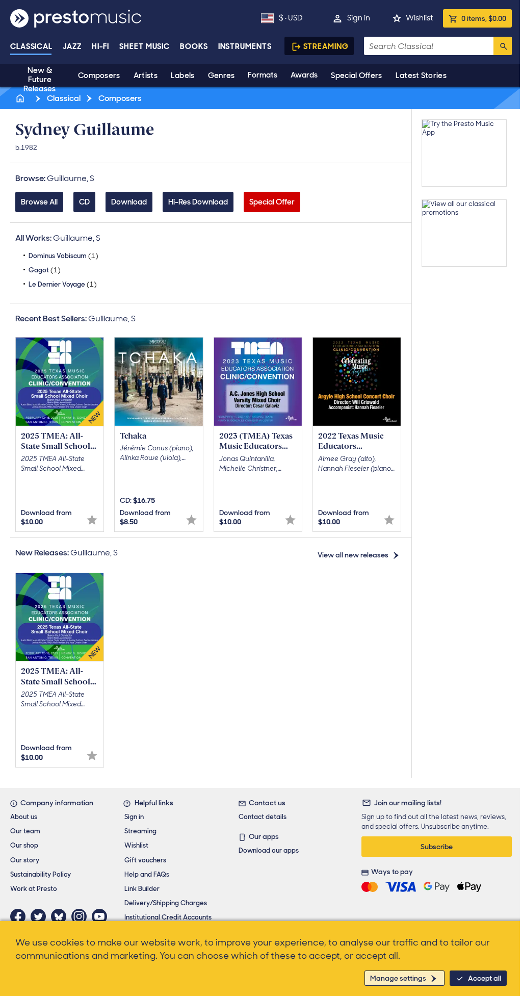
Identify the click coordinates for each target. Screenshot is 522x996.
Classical (31, 46)
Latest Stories (421, 75)
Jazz (72, 46)
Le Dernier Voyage (63, 284)
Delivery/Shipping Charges (165, 903)
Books (194, 46)
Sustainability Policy (40, 874)
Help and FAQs (146, 874)
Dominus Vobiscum (63, 255)
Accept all (484, 978)
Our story (24, 860)
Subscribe (437, 846)
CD (84, 202)
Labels (183, 75)
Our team (25, 831)
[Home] (21, 98)
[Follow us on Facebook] (20, 916)
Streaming (326, 46)
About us (23, 816)
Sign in (358, 18)
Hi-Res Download (198, 202)
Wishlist (419, 18)
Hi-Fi (101, 46)
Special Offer (272, 202)
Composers (99, 75)
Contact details (262, 816)
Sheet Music (144, 46)
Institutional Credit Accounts (168, 917)
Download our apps (269, 850)
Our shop (24, 845)
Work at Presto (33, 888)
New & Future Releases (39, 79)
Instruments (245, 46)
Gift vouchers (145, 860)
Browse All (39, 202)
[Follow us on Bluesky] (61, 916)
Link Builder (142, 888)
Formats (262, 75)
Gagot (45, 270)
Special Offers (356, 75)
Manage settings (398, 978)
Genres (221, 75)
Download (129, 202)
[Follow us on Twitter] (41, 916)
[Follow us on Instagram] (81, 916)
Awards (304, 75)
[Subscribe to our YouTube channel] (102, 916)
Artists (146, 75)
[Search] (502, 46)
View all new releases (353, 554)
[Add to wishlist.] (92, 520)
